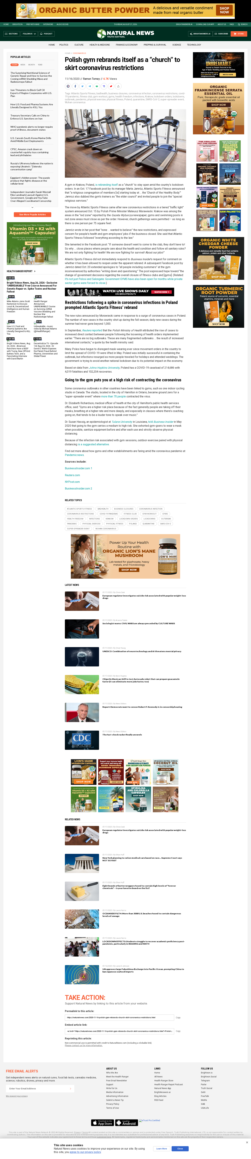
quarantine (139, 99)
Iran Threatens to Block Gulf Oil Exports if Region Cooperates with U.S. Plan (31, 92)
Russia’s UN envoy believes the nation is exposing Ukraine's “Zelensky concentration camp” (31, 166)
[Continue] (70, 1088)
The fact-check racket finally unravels (122, 734)
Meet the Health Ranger (117, 1076)
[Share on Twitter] (82, 86)
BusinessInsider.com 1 (78, 468)
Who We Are (112, 1073)
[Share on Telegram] (90, 86)
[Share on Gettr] (111, 86)
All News (158, 1076)
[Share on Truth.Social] (104, 86)
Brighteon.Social (209, 1076)
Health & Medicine (100, 44)
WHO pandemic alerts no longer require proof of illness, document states (31, 128)
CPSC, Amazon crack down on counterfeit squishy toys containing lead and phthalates (29, 152)
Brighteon (17, 24)
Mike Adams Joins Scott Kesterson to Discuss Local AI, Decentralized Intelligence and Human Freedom (18, 306)
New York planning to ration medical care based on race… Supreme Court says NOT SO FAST (142, 859)
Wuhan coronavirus (75, 102)
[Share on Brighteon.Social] (68, 86)
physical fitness (115, 99)
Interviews (48, 24)
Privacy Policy (112, 1104)
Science (176, 44)
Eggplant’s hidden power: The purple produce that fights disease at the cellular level (30, 180)
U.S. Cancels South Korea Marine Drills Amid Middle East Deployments (30, 139)
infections (138, 96)
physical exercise (96, 99)
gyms (111, 96)
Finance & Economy (127, 44)
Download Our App (205, 24)
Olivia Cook (120, 592)
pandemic (81, 99)
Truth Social (206, 1088)
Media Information (114, 1092)
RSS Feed (158, 1100)
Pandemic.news (74, 455)
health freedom (123, 96)
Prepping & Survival (155, 44)
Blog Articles (160, 1096)
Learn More (161, 1149)
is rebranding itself (106, 184)
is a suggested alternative (93, 444)
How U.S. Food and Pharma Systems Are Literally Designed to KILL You (31, 106)
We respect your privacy (17, 1096)
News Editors (121, 704)
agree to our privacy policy (85, 1152)
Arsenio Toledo (121, 620)
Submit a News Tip (114, 1100)
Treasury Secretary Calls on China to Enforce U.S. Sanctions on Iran (29, 117)
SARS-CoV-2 (152, 99)
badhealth (101, 93)
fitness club (86, 96)
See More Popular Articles (32, 214)
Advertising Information (117, 1096)
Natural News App (162, 1088)
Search (244, 24)
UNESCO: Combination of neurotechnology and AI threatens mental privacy (141, 651)
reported (92, 330)
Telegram (205, 1080)
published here (104, 1137)
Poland (128, 99)
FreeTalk (205, 1096)
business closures (118, 93)
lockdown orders (163, 96)
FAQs (232, 24)
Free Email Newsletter (116, 1080)
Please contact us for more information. (84, 1045)
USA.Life (205, 1108)
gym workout (100, 96)
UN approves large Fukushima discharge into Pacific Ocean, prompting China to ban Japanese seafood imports (143, 970)
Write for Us (111, 1088)
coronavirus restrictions (165, 93)
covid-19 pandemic (109, 514)
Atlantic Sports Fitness (83, 93)
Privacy (77, 1132)
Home (6, 24)
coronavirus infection (140, 93)
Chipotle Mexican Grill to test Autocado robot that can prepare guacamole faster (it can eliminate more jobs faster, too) (141, 680)
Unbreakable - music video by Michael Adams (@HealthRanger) (45, 329)
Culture (78, 44)
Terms (85, 1132)
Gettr (203, 1092)
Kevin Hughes (121, 676)
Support (109, 1084)
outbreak (70, 99)
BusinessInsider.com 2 (78, 488)
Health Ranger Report (19, 271)
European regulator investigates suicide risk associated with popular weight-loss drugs (144, 597)
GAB (203, 1104)
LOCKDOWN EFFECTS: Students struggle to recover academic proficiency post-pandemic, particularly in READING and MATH (143, 942)
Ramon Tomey (91, 78)
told (160, 421)
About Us (222, 24)
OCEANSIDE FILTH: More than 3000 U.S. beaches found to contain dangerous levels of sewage (141, 914)
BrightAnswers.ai (184, 24)
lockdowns (178, 96)
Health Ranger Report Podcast (168, 1084)
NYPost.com (72, 481)
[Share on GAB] (97, 86)
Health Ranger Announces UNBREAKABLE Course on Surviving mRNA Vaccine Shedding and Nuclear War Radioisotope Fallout (44, 309)
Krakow (149, 96)
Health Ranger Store (163, 1080)
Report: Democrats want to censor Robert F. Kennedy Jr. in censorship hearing (142, 707)
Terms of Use (112, 1108)
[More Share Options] (118, 86)
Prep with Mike (32, 24)
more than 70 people (113, 396)
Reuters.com (72, 475)
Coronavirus (79, 53)
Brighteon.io (206, 1073)
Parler (203, 1084)
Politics (63, 44)
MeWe (204, 1100)
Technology (194, 44)
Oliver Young (121, 648)
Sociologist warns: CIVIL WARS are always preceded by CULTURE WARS (138, 623)
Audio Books (62, 24)
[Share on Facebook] (75, 86)
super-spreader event (172, 99)
